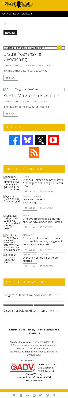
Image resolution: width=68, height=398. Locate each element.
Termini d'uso (17, 329)
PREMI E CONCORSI (32, 196)
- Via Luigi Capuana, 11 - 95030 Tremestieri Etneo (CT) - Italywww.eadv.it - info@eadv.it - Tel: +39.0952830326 (37, 372)
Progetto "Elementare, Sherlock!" (25, 295)
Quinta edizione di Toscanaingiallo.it (34, 201)
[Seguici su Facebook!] (15, 140)
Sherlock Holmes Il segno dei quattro (40, 259)
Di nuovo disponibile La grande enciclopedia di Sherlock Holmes (42, 220)
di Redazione (10, 65)
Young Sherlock (10, 14)
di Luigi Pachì (10, 101)
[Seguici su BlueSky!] (27, 140)
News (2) (10, 32)
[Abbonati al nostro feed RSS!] (34, 152)
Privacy (31, 329)
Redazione (52, 329)
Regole (41, 329)
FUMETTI (27, 177)
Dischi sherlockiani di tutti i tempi (25, 311)
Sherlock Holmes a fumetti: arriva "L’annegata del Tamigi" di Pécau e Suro (43, 183)
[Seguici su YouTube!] (53, 140)
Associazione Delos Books (31, 351)
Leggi (12, 77)
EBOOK (26, 216)
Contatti (34, 333)
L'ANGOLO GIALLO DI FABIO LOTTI (39, 254)
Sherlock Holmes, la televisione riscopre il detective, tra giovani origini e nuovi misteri (42, 241)
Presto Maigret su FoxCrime (31, 95)
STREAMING (28, 235)
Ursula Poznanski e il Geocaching (23, 56)
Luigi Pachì (26, 14)
